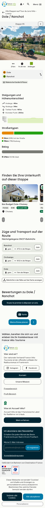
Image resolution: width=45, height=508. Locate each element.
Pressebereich (10, 388)
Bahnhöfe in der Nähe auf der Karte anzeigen (24, 280)
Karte (24, 314)
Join (38, 247)
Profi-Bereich (10, 394)
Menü (35, 4)
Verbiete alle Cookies (12, 497)
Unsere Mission (23, 381)
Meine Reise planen (19, 322)
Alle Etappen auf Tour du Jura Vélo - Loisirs (21, 12)
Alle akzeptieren (33, 497)
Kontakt (22, 375)
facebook (33, 368)
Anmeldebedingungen (14, 455)
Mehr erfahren (22, 420)
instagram (14, 368)
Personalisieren (22, 504)
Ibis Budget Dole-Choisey (14, 204)
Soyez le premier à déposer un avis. (22, 303)
